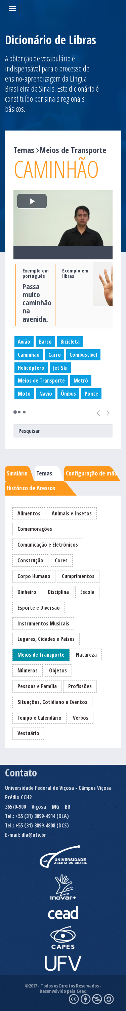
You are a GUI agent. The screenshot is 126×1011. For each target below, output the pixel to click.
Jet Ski (60, 367)
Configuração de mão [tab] (91, 473)
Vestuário (28, 733)
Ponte (91, 393)
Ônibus (68, 393)
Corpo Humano (33, 576)
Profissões (80, 686)
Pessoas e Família (37, 686)
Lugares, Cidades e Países (46, 639)
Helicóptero (31, 367)
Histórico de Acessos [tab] (31, 488)
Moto (24, 393)
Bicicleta (70, 341)
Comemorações (34, 529)
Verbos (80, 717)
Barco (45, 341)
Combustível (83, 354)
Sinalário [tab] (17, 473)
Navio (45, 393)
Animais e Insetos (72, 513)
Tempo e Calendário (39, 717)
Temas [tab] (44, 473)
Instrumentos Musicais (43, 623)
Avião (24, 341)
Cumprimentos (78, 576)
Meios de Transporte (41, 380)
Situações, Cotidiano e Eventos (52, 702)
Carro (54, 354)
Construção (30, 560)
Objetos (58, 670)
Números (27, 670)
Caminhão (29, 354)
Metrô (81, 380)
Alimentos (28, 513)
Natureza (86, 654)
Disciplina (58, 592)
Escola (87, 592)
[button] (98, 412)
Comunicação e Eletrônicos (47, 544)
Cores (61, 560)
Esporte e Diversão (38, 607)
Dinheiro (26, 592)
